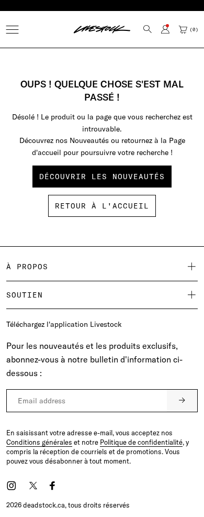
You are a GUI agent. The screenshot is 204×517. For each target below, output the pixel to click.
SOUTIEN (24, 295)
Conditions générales (39, 442)
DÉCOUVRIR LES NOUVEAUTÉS (102, 176)
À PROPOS (27, 266)
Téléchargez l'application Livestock (64, 324)
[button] (12, 29)
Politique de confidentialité (141, 442)
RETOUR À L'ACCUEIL (102, 206)
